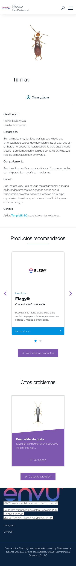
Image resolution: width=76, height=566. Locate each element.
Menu (70, 8)
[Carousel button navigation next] (70, 293)
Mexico (17, 6)
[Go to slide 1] (35, 341)
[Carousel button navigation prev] (5, 293)
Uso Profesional (20, 10)
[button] (38, 353)
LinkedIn (8, 531)
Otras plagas (41, 97)
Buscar (63, 8)
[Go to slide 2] (40, 341)
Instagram (9, 525)
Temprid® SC (19, 215)
